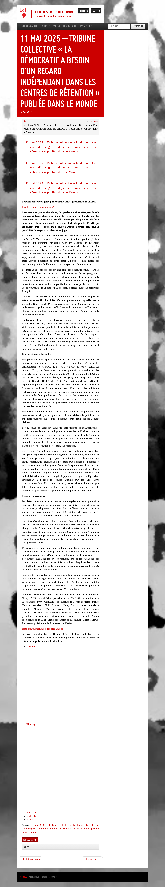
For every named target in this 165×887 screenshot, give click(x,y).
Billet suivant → (92, 859)
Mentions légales (38, 876)
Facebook (83, 10)
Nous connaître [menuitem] (29, 26)
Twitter (96, 10)
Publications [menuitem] (69, 26)
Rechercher (137, 26)
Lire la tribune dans (38, 207)
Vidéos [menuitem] (56, 26)
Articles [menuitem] (46, 26)
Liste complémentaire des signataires (42, 628)
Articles (93, 121)
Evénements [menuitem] (86, 26)
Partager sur (29, 839)
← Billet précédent (30, 859)
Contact (53, 876)
